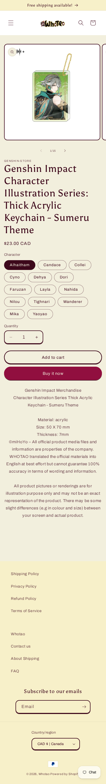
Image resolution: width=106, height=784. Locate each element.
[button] (11, 23)
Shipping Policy (25, 574)
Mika (14, 314)
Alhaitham (20, 265)
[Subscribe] (84, 706)
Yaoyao (40, 314)
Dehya (40, 277)
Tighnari (42, 302)
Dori (64, 277)
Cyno (15, 277)
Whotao (18, 634)
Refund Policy (23, 599)
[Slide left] (41, 151)
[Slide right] (65, 151)
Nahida (71, 289)
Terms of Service (26, 611)
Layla (45, 289)
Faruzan (18, 289)
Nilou (15, 302)
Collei (80, 265)
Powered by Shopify (65, 774)
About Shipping (25, 659)
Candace (52, 265)
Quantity (11, 326)
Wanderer (72, 302)
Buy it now (53, 373)
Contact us (21, 646)
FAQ (15, 671)
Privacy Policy (23, 586)
